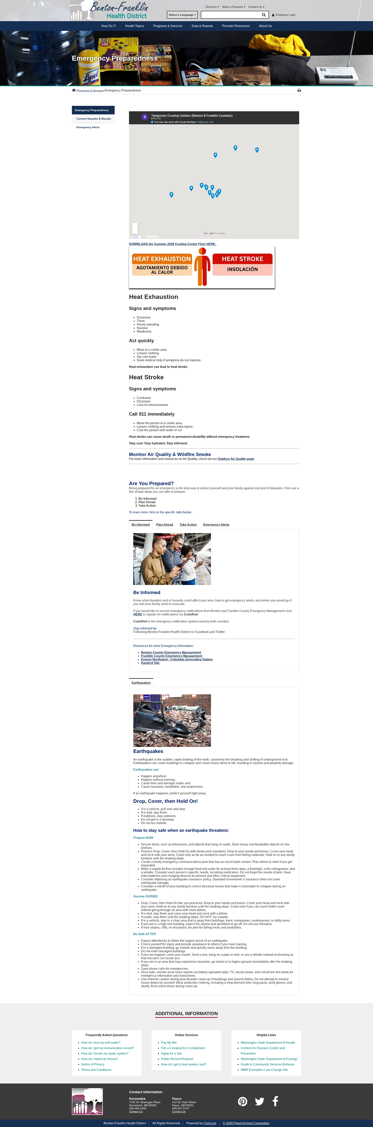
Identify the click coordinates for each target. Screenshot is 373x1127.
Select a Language (181, 14)
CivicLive (210, 1123)
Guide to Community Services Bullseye (268, 1064)
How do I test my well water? (100, 1042)
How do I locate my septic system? (105, 1053)
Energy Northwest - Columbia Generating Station (177, 659)
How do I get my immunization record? (107, 1048)
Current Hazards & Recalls (94, 118)
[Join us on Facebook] (275, 1101)
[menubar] (186, 26)
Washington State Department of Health (268, 1042)
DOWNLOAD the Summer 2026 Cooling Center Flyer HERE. (173, 244)
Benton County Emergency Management (171, 652)
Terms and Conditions (96, 1069)
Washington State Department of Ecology (269, 1059)
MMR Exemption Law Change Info (264, 1069)
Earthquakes (141, 682)
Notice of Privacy (93, 1064)
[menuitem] (108, 26)
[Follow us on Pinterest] (242, 1101)
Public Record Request (177, 1059)
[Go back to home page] (111, 10)
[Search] (263, 14)
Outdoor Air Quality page (236, 458)
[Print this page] (299, 90)
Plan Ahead (164, 524)
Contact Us (255, 6)
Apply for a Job (171, 1053)
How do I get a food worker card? (183, 1064)
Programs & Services (90, 90)
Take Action (188, 524)
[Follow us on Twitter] (260, 1101)
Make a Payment (232, 6)
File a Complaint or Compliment (183, 1048)
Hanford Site (150, 663)
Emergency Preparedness (92, 110)
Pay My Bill (169, 1042)
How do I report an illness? (99, 1059)
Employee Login (285, 14)
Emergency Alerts (88, 127)
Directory (211, 6)
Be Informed (141, 524)
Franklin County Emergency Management (171, 656)
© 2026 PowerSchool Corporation (246, 1123)
